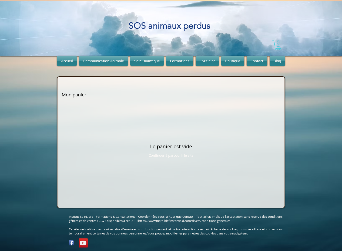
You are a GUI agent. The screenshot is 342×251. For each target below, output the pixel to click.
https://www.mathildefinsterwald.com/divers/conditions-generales (184, 221)
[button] (278, 45)
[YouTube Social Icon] (83, 243)
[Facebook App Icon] (71, 242)
